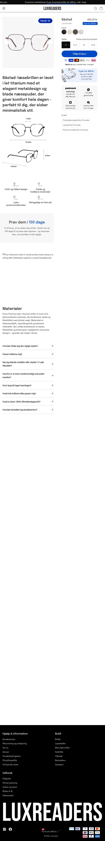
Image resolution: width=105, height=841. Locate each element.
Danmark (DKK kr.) (50, 831)
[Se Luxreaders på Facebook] (10, 829)
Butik (58, 733)
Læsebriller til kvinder (72, 125)
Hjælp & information (15, 733)
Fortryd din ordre (10, 764)
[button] (95, 8)
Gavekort (59, 764)
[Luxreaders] (52, 8)
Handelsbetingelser (12, 756)
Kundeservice (9, 739)
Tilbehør (59, 756)
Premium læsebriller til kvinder (75, 129)
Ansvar (6, 751)
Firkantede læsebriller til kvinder (76, 120)
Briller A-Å (7, 791)
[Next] (50, 42)
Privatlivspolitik (10, 760)
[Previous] (6, 42)
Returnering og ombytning (15, 743)
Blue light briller (62, 747)
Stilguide (7, 778)
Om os (5, 747)
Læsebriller (60, 743)
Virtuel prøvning (10, 782)
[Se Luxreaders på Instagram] (4, 829)
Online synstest (10, 786)
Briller (58, 739)
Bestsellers (60, 760)
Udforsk (7, 772)
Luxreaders (54, 836)
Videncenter (8, 795)
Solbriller (59, 751)
